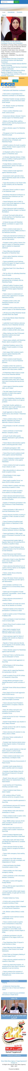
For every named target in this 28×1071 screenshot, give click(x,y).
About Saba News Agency (8, 1061)
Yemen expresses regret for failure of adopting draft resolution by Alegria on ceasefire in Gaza (13, 637)
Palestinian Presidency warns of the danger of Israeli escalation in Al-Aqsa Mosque (12, 347)
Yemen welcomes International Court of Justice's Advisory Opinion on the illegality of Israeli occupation (13, 567)
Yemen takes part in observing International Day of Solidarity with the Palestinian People (12, 280)
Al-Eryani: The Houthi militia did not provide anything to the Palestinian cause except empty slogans (13, 217)
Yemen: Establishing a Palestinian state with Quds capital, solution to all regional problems (13, 400)
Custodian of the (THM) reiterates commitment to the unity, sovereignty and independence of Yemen (13, 860)
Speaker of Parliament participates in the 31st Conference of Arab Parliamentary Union (14, 504)
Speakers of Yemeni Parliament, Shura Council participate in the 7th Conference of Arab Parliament (13, 548)
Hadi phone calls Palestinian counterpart (14, 90)
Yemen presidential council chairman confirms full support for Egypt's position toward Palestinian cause (13, 263)
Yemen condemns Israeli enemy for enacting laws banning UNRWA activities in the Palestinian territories (13, 230)
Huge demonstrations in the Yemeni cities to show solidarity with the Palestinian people (14, 184)
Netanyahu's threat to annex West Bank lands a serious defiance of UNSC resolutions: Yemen (13, 560)
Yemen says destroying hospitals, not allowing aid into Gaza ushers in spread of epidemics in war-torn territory (13, 966)
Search (16, 2)
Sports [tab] (4, 15)
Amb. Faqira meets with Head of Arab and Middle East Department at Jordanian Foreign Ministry (13, 841)
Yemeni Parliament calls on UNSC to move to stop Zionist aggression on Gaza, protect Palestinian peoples (13, 203)
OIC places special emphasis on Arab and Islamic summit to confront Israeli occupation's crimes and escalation (14, 750)
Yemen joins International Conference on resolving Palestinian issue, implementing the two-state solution (13, 237)
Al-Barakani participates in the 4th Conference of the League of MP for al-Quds (13, 937)
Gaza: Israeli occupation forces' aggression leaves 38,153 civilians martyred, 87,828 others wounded (11, 631)
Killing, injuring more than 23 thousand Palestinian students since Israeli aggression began (13, 335)
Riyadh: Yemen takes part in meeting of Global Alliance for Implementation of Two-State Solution (14, 779)
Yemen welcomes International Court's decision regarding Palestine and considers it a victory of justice (13, 497)
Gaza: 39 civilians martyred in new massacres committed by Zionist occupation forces (12, 711)
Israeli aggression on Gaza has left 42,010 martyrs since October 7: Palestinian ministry (14, 413)
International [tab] (11, 12)
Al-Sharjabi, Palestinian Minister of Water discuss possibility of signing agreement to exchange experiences (13, 158)
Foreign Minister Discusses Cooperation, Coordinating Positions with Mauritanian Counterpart (12, 60)
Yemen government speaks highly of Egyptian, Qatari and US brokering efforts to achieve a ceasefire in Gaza (13, 542)
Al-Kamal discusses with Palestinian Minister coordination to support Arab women (12, 223)
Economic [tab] (19, 12)
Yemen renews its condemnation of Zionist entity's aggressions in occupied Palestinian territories (13, 295)
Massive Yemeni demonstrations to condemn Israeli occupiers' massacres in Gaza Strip (13, 829)
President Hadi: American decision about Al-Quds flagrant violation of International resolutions (13, 743)
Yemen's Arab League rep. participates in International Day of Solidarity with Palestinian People (14, 140)
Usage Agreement (21, 1061)
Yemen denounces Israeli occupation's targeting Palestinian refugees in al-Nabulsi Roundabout (13, 210)
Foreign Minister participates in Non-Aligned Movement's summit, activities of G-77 (13, 682)
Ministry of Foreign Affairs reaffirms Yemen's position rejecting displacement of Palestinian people (14, 122)
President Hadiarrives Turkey (11, 898)
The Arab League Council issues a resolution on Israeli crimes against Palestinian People (12, 393)
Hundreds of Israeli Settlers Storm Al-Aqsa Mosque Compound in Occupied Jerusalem (13, 773)
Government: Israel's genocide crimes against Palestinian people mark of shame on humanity (13, 177)
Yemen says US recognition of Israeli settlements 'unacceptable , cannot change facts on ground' (13, 593)
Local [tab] (3, 12)
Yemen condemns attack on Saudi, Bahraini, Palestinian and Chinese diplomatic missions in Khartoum (12, 420)
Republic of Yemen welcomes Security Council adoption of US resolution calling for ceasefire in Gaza (13, 644)
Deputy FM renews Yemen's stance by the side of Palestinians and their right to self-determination (13, 579)
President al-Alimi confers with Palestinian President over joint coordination (11, 302)
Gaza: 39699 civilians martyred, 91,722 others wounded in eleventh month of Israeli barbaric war (13, 822)
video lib (14, 999)
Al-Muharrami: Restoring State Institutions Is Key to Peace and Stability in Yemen (13, 985)
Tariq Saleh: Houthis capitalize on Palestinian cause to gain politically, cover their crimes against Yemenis (13, 406)
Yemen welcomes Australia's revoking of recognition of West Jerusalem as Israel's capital (13, 516)
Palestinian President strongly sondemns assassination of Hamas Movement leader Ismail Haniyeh (13, 100)
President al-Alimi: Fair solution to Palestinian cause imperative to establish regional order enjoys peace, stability (13, 367)
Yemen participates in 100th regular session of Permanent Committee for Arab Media (13, 535)
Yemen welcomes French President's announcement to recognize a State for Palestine (13, 704)
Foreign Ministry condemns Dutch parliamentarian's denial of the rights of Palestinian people (13, 165)
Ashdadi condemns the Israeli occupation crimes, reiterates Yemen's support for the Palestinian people (14, 146)
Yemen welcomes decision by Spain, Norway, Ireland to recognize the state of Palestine (13, 848)
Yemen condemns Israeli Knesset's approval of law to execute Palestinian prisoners (12, 360)
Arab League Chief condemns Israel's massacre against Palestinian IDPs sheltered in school (12, 353)
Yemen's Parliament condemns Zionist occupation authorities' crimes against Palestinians (13, 459)
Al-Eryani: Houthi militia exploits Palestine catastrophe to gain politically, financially (13, 437)
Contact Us (14, 1062)
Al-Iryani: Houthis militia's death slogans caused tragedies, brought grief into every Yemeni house (13, 892)
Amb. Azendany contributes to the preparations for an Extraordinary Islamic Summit (13, 586)
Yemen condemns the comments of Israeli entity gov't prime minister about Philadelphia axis (13, 973)
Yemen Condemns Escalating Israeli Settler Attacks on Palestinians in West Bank (12, 523)
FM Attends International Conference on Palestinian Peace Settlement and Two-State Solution (13, 196)
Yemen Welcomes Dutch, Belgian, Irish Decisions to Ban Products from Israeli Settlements (13, 949)
